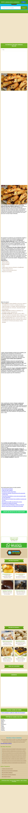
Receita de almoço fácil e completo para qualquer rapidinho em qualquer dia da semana (14, 758)
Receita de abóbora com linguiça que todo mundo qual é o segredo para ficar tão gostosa (14, 754)
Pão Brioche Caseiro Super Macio (9, 491)
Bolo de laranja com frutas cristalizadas (9, 774)
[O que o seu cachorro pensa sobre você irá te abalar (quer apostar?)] (21, 584)
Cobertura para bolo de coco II (7, 768)
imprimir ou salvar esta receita (14, 552)
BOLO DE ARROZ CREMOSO (7, 772)
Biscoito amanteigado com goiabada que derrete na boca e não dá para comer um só (14, 756)
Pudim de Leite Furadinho (7, 490)
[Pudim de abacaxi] (7, 651)
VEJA (23, 2)
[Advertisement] (14, 27)
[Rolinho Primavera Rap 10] (7, 635)
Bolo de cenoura (21, 657)
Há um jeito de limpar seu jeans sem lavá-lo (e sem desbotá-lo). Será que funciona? (21, 574)
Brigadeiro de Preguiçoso (7, 590)
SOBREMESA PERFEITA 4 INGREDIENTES (12, 2)
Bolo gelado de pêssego (6, 776)
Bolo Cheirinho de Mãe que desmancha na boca (12, 501)
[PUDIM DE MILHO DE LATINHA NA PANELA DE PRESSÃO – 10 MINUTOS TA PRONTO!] (7, 568)
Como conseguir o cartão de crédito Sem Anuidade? (13, 712)
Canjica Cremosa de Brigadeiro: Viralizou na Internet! (13, 504)
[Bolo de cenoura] (21, 651)
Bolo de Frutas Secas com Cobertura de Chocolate (12, 506)
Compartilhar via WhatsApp (14, 545)
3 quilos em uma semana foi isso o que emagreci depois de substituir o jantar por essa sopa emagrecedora (14, 752)
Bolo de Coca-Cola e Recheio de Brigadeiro (10, 770)
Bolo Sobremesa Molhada (7, 488)
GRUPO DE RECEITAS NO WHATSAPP (14, 511)
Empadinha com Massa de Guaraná (9, 503)
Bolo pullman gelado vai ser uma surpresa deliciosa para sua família (14, 760)
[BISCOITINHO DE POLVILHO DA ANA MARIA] (21, 635)
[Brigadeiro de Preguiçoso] (7, 584)
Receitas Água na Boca (6, 743)
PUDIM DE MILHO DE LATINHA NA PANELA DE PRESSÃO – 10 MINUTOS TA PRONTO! (7, 574)
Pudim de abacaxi (7, 657)
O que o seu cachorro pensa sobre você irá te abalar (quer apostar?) (21, 590)
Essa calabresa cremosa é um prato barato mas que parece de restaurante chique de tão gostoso (14, 762)
